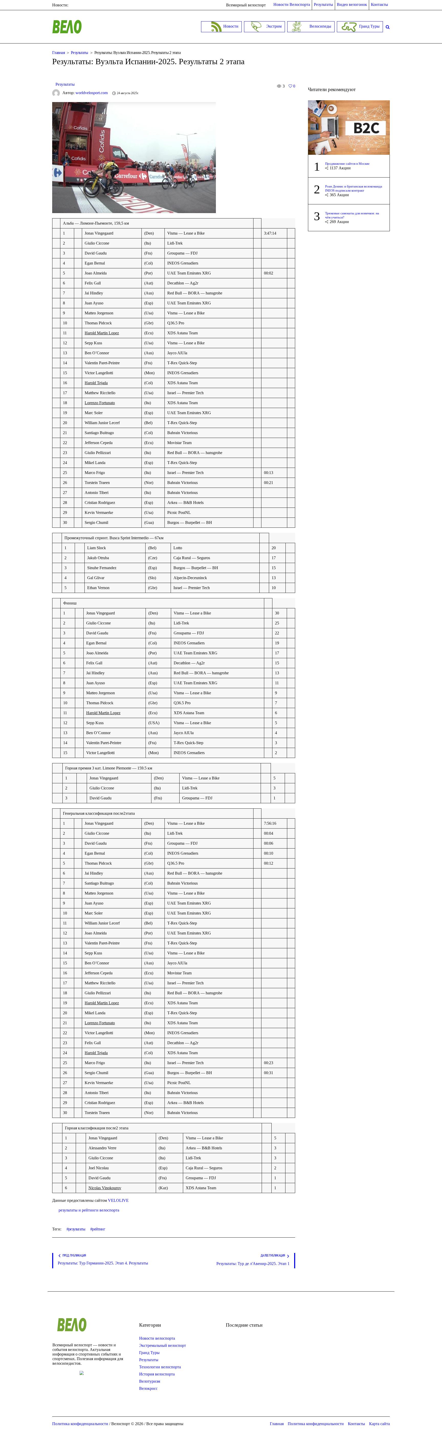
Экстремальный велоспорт (162, 1345)
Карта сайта (379, 1424)
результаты (76, 1229)
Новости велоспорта (157, 1338)
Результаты (79, 52)
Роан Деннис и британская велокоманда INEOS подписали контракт (353, 188)
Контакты (356, 1424)
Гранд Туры (149, 1352)
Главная (58, 52)
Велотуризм (149, 1381)
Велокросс (148, 1388)
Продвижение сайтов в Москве (347, 164)
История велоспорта (157, 1374)
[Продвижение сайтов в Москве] (349, 127)
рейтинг (98, 1229)
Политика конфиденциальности (316, 1424)
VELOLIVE (118, 1200)
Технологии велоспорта (160, 1367)
